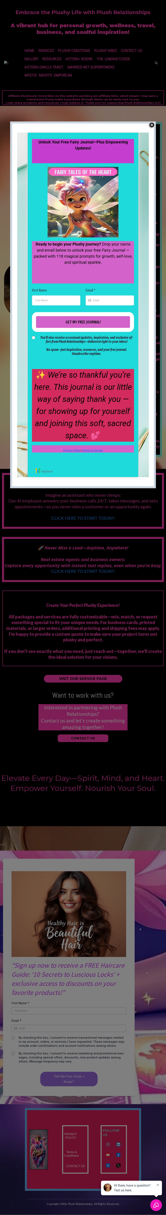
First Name (39, 290)
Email (90, 290)
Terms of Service (92, 450)
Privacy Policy (72, 450)
